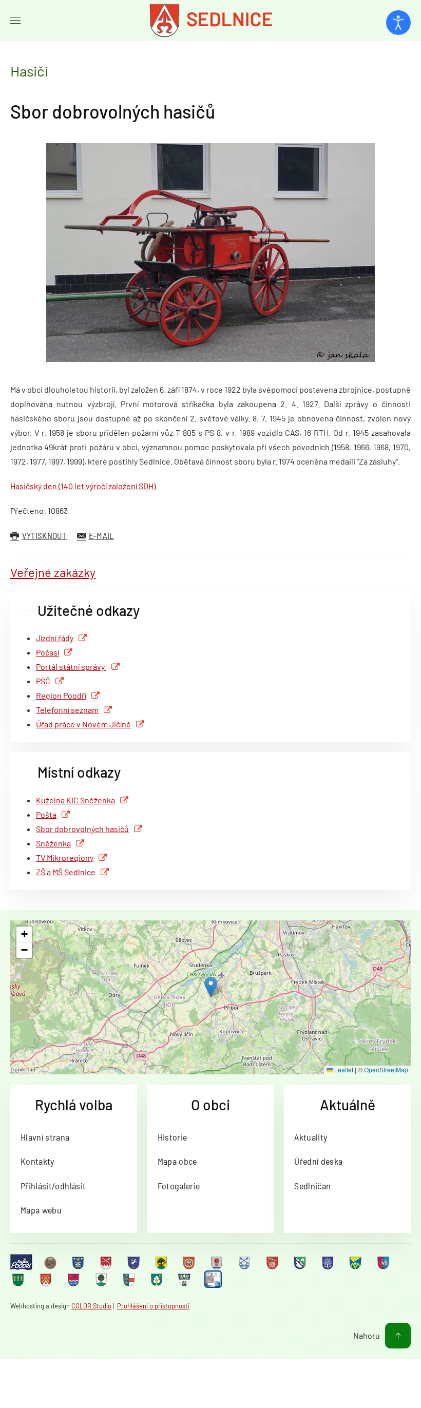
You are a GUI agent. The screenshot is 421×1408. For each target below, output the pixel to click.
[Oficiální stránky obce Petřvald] (384, 1262)
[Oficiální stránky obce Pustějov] (19, 1279)
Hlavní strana (45, 1137)
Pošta (46, 814)
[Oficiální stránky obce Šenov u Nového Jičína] (102, 1279)
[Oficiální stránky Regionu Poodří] (21, 1262)
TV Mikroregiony (64, 857)
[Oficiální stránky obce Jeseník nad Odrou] (217, 1262)
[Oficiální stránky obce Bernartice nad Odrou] (134, 1262)
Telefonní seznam (67, 710)
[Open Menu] (15, 20)
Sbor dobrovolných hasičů (112, 111)
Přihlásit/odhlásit (53, 1185)
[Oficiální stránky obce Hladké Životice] (190, 1262)
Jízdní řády (54, 638)
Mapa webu (41, 1210)
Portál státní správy (71, 666)
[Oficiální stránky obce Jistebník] (245, 1262)
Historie (172, 1137)
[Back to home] (210, 20)
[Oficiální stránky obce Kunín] (328, 1262)
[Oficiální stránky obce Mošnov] (356, 1262)
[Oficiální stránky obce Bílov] (162, 1262)
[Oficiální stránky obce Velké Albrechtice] (157, 1279)
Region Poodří (61, 695)
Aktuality (310, 1137)
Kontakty (37, 1161)
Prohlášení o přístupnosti (153, 1306)
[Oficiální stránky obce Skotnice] (46, 1279)
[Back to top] (398, 1335)
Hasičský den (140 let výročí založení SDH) (83, 486)
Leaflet (343, 1069)
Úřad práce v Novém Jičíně (83, 724)
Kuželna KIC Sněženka (75, 800)
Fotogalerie (179, 1185)
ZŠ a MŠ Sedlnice (65, 872)
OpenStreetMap (386, 1069)
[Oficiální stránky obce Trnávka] (130, 1279)
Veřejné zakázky (52, 572)
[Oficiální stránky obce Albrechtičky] (79, 1262)
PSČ (43, 681)
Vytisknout (44, 535)
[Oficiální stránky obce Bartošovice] (107, 1262)
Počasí (47, 652)
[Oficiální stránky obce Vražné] (185, 1279)
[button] (210, 986)
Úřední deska (318, 1161)
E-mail (101, 535)
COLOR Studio (91, 1306)
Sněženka (53, 843)
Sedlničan (312, 1185)
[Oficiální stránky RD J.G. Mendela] (51, 1262)
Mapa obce (177, 1161)
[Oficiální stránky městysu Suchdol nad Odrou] (74, 1279)
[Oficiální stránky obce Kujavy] (301, 1262)
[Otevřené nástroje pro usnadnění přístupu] (398, 22)
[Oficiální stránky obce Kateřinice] (273, 1262)
